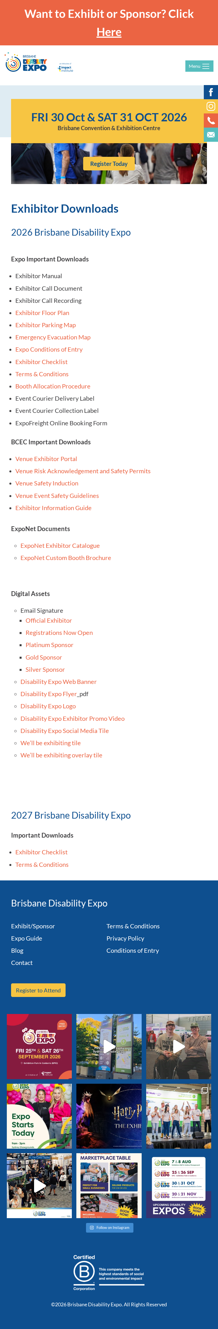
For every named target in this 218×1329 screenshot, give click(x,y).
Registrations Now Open (59, 632)
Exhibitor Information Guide (53, 508)
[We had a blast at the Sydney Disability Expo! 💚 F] (108, 1046)
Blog (17, 950)
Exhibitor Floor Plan (42, 312)
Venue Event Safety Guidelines (57, 495)
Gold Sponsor (44, 657)
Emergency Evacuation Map (53, 337)
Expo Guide (26, 938)
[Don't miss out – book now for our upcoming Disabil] (178, 1185)
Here (109, 32)
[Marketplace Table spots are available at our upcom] (108, 1185)
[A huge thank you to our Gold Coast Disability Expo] (39, 1185)
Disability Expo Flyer (48, 694)
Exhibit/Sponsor (33, 926)
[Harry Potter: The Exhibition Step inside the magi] (108, 1116)
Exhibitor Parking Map (45, 325)
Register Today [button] (109, 163)
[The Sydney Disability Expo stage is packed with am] (178, 1116)
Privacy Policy (125, 938)
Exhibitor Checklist (41, 361)
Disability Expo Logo (48, 706)
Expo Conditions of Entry (49, 349)
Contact (22, 962)
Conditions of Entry (132, 950)
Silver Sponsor (45, 669)
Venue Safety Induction (47, 483)
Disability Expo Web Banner (58, 681)
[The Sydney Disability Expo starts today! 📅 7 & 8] (39, 1116)
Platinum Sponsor (50, 644)
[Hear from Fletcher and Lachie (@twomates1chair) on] (178, 1046)
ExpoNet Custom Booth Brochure (65, 557)
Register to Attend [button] (38, 990)
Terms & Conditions (42, 374)
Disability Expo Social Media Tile (64, 730)
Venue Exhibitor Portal (46, 458)
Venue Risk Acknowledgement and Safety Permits (83, 471)
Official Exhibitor (49, 620)
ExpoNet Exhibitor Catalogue (60, 545)
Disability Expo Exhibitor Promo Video (72, 718)
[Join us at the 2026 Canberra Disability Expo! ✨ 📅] (39, 1046)
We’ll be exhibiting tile (51, 743)
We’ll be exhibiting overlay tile (61, 755)
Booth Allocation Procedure (53, 386)
